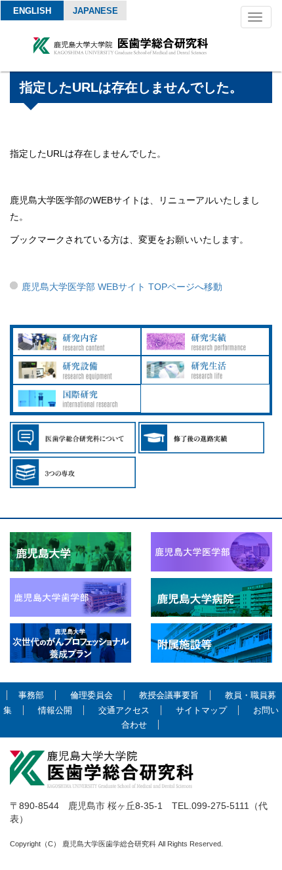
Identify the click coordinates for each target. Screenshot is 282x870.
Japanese (95, 11)
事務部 (31, 695)
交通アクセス (124, 710)
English (32, 11)
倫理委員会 (91, 695)
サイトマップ (201, 710)
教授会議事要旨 (169, 695)
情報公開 (55, 710)
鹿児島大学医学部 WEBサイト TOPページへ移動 (122, 286)
